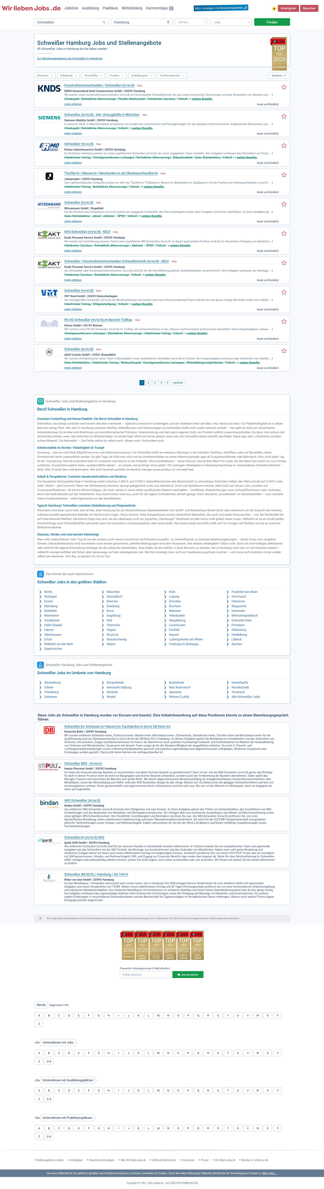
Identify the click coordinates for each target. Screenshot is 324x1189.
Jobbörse (158, 1183)
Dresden (175, 601)
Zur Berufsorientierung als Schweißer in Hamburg (69, 58)
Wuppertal (239, 606)
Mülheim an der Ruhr (58, 644)
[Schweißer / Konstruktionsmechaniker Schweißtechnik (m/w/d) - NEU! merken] (284, 263)
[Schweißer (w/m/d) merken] (284, 351)
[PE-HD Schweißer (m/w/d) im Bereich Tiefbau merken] (284, 322)
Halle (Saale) (53, 625)
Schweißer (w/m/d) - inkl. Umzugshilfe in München (102, 115)
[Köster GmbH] (49, 323)
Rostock (112, 634)
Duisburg (113, 606)
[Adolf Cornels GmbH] (49, 352)
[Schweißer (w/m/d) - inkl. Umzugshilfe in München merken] (284, 117)
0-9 (49, 1061)
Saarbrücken (53, 649)
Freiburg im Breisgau (184, 644)
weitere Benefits (202, 99)
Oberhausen (52, 634)
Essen (48, 601)
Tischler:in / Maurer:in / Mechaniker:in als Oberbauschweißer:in (111, 173)
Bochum (175, 606)
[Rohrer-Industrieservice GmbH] (49, 147)
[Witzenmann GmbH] (49, 205)
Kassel (174, 634)
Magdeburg (177, 620)
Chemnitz (113, 625)
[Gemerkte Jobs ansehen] (274, 9)
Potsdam (238, 625)
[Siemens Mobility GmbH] (49, 117)
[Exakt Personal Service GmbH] (49, 234)
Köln (172, 592)
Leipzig (174, 596)
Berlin (48, 592)
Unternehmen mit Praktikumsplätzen (67, 1118)
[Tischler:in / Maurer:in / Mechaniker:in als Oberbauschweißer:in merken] (284, 175)
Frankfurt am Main (244, 592)
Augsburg (114, 615)
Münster (175, 611)
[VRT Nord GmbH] (49, 293)
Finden (272, 22)
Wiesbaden (177, 615)
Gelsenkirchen (242, 620)
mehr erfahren (73, 104)
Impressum (188, 1160)
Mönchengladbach (245, 615)
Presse (205, 1160)
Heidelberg (239, 634)
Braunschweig (117, 639)
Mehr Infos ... (269, 1173)
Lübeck (237, 639)
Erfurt (48, 639)
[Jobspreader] (49, 176)
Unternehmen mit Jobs (58, 1042)
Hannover (238, 601)
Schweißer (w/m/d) (78, 349)
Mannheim (51, 615)
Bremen (112, 601)
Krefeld (174, 630)
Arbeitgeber (288, 8)
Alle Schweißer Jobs (246, 697)
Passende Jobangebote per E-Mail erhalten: (145, 968)
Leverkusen (177, 625)
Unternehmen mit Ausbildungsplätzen (68, 1080)
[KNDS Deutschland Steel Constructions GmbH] (49, 88)
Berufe (41, 1005)
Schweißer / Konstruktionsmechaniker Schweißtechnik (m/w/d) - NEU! (116, 261)
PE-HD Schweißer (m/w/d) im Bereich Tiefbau (98, 320)
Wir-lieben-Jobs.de (225, 1160)
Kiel (109, 620)
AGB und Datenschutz (164, 1160)
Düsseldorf (114, 596)
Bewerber (309, 8)
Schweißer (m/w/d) (78, 144)
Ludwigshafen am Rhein (186, 639)
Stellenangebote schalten (50, 1160)
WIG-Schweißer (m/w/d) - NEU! (87, 232)
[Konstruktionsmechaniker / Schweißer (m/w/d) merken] (284, 87)
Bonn (110, 611)
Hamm (49, 630)
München (113, 592)
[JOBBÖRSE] (31, 8)
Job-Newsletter (189, 974)
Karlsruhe (238, 611)
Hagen (111, 630)
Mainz (111, 644)
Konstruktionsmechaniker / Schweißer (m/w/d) (99, 85)
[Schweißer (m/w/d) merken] (284, 146)
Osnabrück (52, 620)
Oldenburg (239, 630)
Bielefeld (50, 611)
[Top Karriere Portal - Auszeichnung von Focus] (162, 946)
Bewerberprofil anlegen (101, 1160)
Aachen (237, 644)
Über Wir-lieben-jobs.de (133, 1160)
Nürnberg (51, 606)
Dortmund (239, 596)
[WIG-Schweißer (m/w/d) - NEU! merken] (284, 234)
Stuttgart (50, 596)
